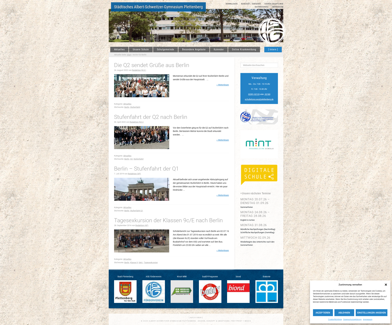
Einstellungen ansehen (371, 312)
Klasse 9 (134, 262)
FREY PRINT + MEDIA (241, 321)
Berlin (126, 107)
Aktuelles (127, 104)
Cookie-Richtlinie (335, 319)
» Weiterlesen (223, 85)
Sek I (141, 262)
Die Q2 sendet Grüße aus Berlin (151, 65)
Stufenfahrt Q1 (136, 211)
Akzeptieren (323, 312)
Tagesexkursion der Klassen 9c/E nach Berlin (168, 220)
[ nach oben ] (196, 317)
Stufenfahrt (135, 107)
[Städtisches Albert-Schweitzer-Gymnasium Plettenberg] (272, 26)
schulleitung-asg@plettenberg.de (259, 99)
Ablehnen (344, 312)
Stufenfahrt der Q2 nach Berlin (150, 117)
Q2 (131, 159)
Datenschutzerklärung (352, 319)
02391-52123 (254, 94)
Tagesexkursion (151, 262)
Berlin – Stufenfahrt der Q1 (146, 168)
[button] (385, 284)
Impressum (367, 319)
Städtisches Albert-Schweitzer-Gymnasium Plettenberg (158, 6)
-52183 (267, 94)
